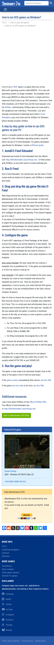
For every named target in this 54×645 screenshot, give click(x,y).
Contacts (5, 553)
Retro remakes (8, 569)
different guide (37, 145)
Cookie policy (40, 641)
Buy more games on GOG (16, 481)
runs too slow (17, 385)
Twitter (9, 604)
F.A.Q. (4, 546)
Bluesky (9, 630)
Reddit (8, 599)
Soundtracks (7, 566)
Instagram (10, 614)
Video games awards (10, 572)
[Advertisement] (27, 57)
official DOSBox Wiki (38, 402)
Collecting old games (10, 549)
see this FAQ (46, 380)
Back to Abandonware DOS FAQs (16, 415)
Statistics (6, 556)
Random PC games (9, 575)
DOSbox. (8, 107)
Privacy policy (27, 641)
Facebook (10, 594)
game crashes (13, 380)
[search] (50, 3)
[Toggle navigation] (5, 9)
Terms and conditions (11, 641)
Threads (9, 625)
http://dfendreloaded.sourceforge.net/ (21, 159)
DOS (15, 87)
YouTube (9, 609)
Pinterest (9, 619)
